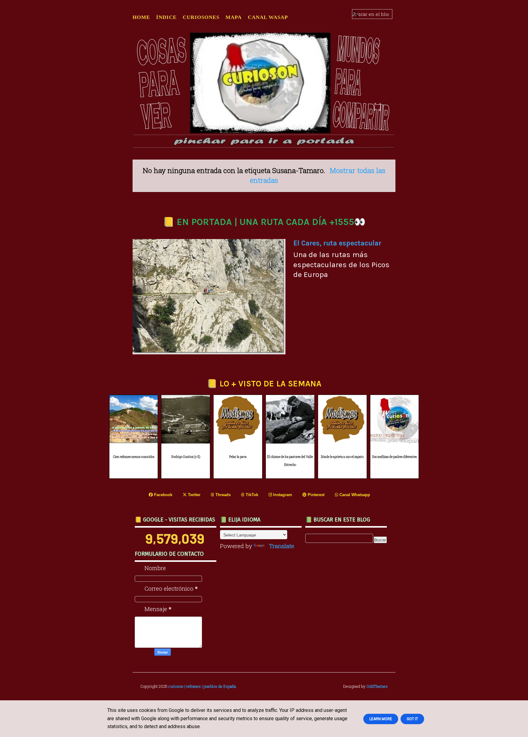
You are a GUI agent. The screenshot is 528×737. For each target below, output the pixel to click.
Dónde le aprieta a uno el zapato (342, 457)
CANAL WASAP (268, 17)
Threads (222, 494)
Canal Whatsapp (354, 494)
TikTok (251, 494)
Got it (412, 719)
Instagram (282, 494)
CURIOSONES (201, 17)
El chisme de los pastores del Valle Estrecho (290, 461)
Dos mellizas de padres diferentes (394, 457)
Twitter (193, 494)
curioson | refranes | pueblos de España (202, 686)
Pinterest (315, 494)
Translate (281, 546)
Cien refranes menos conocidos (133, 457)
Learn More (380, 719)
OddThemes (377, 686)
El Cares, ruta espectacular (337, 243)
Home (141, 17)
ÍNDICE (166, 17)
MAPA (234, 17)
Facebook (162, 494)
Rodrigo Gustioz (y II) (185, 457)
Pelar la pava (238, 457)
